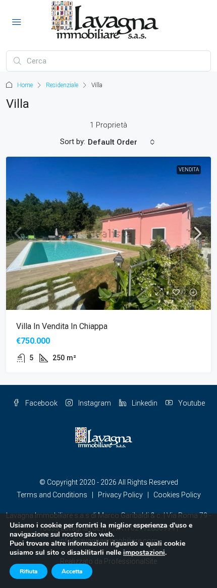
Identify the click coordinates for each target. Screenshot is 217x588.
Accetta (72, 571)
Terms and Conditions (52, 495)
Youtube (191, 403)
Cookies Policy (177, 495)
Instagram (94, 403)
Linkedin (143, 403)
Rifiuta (28, 571)
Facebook (41, 403)
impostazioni (144, 552)
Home (25, 85)
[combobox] (121, 142)
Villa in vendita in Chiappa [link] (61, 326)
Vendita (189, 169)
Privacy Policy (120, 495)
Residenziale (62, 85)
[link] (108, 233)
